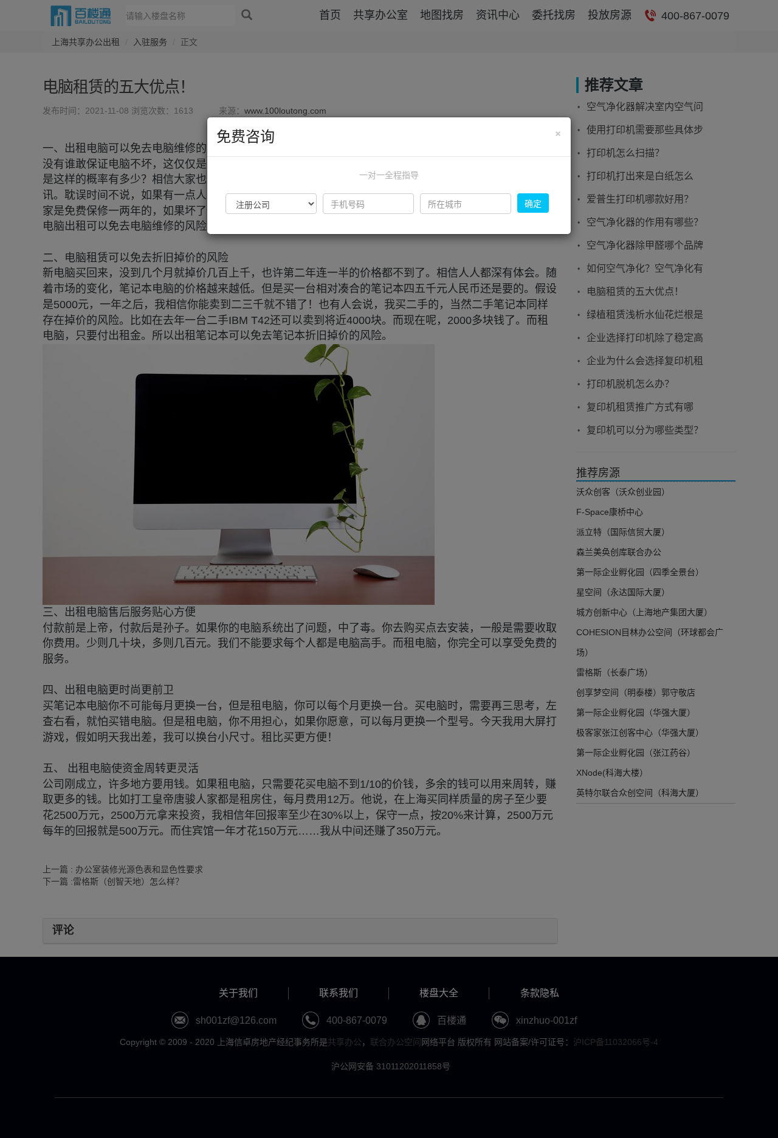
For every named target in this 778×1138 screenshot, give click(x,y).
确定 (533, 203)
